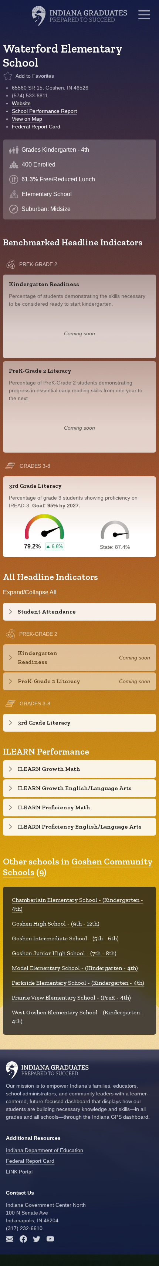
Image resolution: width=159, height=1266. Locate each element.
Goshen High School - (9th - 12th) (55, 923)
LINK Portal (19, 1172)
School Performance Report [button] (44, 111)
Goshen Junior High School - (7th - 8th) (64, 953)
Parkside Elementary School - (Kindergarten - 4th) (78, 982)
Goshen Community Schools (78, 866)
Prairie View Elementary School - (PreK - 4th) (71, 997)
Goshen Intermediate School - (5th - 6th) (65, 938)
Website (21, 103)
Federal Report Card (36, 127)
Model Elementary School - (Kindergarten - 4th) (75, 967)
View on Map (27, 119)
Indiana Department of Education (44, 1150)
